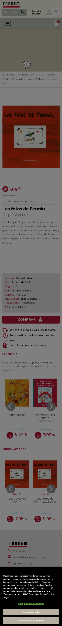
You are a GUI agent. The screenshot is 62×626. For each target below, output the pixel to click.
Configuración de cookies (31, 603)
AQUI (6, 597)
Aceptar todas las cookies (31, 620)
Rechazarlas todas (31, 612)
